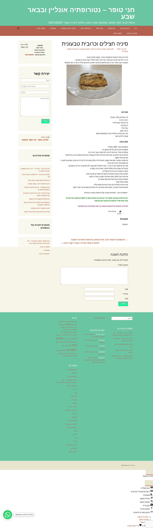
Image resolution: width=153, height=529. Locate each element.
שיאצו (64, 353)
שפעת (60, 353)
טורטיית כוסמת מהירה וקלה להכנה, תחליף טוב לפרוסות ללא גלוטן (94, 360)
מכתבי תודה (41, 28)
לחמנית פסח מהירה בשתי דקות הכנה (79, 243)
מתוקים (74, 417)
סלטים (75, 434)
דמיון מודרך (62, 324)
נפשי (75, 431)
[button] (7, 514)
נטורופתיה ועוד (85, 28)
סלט (65, 342)
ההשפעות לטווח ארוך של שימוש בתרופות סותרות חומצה (99, 239)
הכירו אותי (99, 28)
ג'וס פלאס (111, 28)
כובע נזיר (62, 335)
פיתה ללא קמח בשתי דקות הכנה (39, 180)
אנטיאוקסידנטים (69, 321)
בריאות (69, 324)
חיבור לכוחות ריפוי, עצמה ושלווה (39, 184)
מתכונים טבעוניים (84, 49)
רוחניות (72, 350)
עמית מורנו (131, 526)
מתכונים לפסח (72, 49)
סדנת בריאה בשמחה (68, 28)
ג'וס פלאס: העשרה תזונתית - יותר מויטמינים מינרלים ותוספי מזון (38, 242)
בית (135, 28)
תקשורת (64, 356)
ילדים (68, 335)
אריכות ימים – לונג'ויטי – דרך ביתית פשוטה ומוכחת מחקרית (35, 170)
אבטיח (75, 321)
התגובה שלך (122, 265)
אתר (126, 299)
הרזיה (75, 327)
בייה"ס (75, 324)
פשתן (69, 345)
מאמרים (53, 28)
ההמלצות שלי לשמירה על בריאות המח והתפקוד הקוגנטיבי (37, 203)
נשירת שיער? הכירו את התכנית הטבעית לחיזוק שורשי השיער (36, 194)
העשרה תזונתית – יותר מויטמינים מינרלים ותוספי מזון (67, 381)
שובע (67, 353)
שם (126, 289)
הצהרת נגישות (143, 517)
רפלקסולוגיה (59, 350)
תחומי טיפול (117, 33)
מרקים (75, 414)
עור (76, 438)
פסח (74, 345)
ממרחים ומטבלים (71, 410)
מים (70, 339)
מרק (64, 339)
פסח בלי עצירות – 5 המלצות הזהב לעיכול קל (36, 176)
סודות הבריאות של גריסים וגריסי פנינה (37, 212)
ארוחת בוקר (61, 321)
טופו (61, 332)
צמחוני (66, 345)
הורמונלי (74, 373)
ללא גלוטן (110, 49)
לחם (75, 339)
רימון (65, 350)
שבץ (76, 353)
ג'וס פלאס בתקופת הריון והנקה (39, 199)
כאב (75, 393)
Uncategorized (72, 369)
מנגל (67, 339)
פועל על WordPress (128, 465)
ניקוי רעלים (73, 342)
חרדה (63, 329)
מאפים (103, 49)
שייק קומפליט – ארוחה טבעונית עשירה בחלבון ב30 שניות (37, 188)
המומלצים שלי (72, 376)
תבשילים (125, 51)
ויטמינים (67, 327)
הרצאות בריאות (44, 254)
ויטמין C (71, 327)
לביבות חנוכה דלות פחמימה (40, 208)
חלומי (67, 329)
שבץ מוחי (71, 353)
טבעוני (65, 332)
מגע (72, 339)
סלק (62, 342)
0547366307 (29, 55)
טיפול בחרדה (73, 335)
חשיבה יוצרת (72, 332)
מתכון (59, 338)
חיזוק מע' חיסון (73, 329)
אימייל (125, 294)
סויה (68, 342)
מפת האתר (144, 522)
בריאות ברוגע (124, 28)
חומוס (62, 327)
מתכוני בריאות (132, 33)
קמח (63, 345)
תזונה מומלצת (72, 356)
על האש (58, 342)
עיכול (75, 441)
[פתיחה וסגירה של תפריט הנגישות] (149, 472)
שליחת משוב (144, 520)
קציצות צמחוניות (71, 445)
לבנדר (58, 335)
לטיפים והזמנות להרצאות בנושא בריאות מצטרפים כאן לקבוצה (103, 206)
